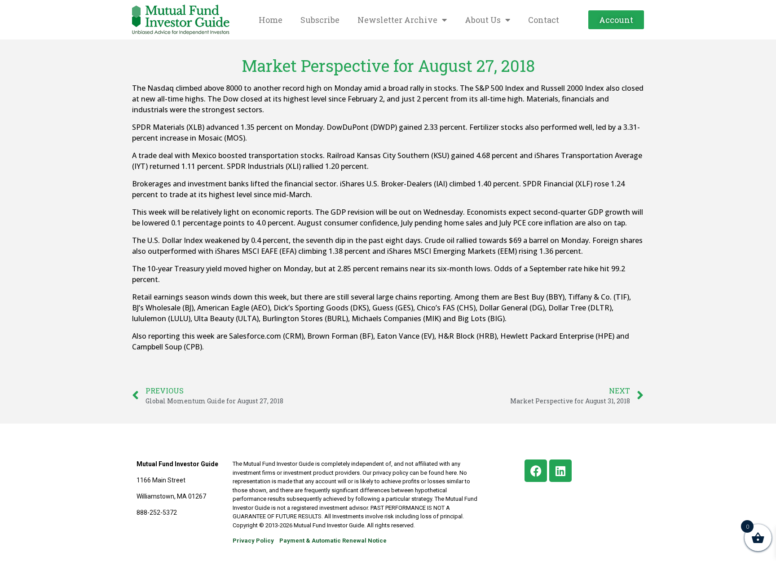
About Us (483, 19)
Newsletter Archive (397, 19)
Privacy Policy (253, 540)
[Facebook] (536, 470)
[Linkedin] (560, 470)
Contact (543, 19)
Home (270, 19)
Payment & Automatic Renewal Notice (333, 540)
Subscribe (320, 19)
